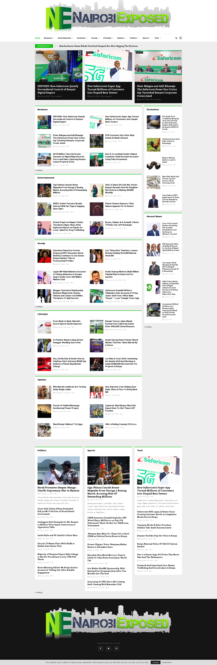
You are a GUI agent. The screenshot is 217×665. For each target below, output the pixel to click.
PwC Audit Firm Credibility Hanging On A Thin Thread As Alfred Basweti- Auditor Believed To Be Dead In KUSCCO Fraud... (170, 122)
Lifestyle (107, 38)
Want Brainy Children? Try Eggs (68, 424)
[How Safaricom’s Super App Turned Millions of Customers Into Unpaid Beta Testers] (108, 66)
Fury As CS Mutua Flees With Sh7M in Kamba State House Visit (56, 544)
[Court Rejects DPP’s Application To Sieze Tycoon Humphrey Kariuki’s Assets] (153, 201)
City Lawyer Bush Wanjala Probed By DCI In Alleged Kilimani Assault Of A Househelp (170, 267)
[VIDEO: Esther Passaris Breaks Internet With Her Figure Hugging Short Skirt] (44, 209)
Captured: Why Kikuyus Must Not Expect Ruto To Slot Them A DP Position (120, 408)
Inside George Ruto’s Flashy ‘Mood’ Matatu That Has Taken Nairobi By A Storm (121, 342)
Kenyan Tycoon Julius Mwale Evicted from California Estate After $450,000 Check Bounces (120, 324)
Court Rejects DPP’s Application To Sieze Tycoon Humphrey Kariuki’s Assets (170, 198)
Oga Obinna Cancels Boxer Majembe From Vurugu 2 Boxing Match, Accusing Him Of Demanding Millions (70, 189)
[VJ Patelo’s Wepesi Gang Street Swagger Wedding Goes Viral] (44, 345)
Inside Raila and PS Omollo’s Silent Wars (58, 535)
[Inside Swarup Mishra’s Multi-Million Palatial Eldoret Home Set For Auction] (96, 277)
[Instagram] (116, 648)
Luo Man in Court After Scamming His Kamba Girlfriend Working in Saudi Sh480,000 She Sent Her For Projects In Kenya (121, 362)
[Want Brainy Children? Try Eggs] (44, 430)
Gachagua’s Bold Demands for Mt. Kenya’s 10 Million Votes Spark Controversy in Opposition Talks (58, 524)
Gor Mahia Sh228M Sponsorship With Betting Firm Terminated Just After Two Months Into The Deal (106, 571)
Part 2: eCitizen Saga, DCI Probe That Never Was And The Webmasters (158, 555)
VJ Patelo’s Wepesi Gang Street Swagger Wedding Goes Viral (68, 341)
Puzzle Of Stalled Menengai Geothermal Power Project (66, 406)
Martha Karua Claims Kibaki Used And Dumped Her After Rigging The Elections (98, 46)
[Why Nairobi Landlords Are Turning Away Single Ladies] (44, 392)
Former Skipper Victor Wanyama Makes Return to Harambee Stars (107, 545)
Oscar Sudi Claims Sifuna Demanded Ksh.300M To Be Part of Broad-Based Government (56, 511)
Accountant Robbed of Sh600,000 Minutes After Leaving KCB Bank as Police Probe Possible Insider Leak (170, 310)
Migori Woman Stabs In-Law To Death (168, 160)
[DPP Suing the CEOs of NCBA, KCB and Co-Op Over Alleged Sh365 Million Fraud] (153, 250)
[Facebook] (100, 648)
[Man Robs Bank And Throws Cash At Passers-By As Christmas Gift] (153, 182)
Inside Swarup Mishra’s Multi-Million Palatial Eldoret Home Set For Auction (122, 274)
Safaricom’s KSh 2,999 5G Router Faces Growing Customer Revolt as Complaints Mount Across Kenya (156, 514)
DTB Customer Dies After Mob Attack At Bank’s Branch (119, 136)
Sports (146, 38)
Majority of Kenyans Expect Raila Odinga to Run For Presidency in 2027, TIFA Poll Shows (58, 557)
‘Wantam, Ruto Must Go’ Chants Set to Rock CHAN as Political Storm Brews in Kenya (108, 535)
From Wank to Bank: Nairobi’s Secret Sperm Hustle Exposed (67, 322)
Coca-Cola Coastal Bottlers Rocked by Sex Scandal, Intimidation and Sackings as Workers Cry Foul (169, 228)
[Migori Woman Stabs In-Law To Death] (153, 163)
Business (48, 38)
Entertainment (64, 38)
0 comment (57, 96)
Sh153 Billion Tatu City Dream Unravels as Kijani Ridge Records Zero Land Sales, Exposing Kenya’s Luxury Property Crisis (69, 158)
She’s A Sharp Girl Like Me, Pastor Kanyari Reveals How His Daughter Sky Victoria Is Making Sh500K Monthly (121, 189)
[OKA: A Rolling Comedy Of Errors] (96, 430)
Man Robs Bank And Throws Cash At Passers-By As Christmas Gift (170, 179)
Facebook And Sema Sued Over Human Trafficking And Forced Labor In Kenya (156, 566)
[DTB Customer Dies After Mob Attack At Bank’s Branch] (96, 141)
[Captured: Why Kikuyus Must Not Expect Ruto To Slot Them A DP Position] (96, 411)
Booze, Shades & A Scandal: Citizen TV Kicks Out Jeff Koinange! (122, 223)
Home (37, 38)
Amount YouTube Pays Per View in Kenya (157, 535)
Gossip (94, 38)
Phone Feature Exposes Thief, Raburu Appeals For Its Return (119, 204)
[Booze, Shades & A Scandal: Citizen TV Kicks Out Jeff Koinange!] (96, 228)
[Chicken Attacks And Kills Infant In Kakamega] (153, 145)
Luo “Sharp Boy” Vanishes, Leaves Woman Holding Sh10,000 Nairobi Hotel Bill (121, 253)
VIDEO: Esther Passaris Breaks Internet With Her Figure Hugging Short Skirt (68, 206)
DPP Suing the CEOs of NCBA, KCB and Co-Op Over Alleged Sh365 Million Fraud (170, 247)
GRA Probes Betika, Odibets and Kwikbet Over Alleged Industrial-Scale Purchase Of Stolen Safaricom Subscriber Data (170, 287)
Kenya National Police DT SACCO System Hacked (157, 545)
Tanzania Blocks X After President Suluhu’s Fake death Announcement (154, 526)
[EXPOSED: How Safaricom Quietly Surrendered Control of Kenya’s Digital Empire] (58, 66)
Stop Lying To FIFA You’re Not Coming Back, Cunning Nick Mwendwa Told (106, 583)
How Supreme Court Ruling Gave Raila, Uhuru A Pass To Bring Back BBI (121, 389)
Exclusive (81, 38)
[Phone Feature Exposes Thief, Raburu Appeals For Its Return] (96, 209)
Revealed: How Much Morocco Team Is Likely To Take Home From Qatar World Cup (107, 557)
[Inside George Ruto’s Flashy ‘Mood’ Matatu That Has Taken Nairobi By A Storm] (96, 345)
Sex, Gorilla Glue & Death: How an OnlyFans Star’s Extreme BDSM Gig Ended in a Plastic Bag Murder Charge (69, 362)
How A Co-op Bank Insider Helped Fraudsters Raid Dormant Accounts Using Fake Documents (122, 156)
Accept (156, 662)
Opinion (120, 38)
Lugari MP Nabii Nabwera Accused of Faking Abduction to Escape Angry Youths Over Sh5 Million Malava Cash (69, 275)
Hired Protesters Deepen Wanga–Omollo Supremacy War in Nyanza (58, 489)
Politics (133, 38)
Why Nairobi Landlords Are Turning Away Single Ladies (69, 388)
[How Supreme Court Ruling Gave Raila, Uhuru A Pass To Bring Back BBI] (96, 392)
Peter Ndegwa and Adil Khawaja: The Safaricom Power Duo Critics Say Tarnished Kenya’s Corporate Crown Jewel (157, 90)
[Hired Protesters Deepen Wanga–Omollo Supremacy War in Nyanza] (59, 470)
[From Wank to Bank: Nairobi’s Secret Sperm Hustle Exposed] (44, 327)
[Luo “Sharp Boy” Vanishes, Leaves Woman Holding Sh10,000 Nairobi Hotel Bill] (96, 256)
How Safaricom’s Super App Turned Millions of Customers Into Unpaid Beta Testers (105, 89)
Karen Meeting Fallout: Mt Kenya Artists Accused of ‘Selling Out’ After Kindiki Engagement (58, 570)
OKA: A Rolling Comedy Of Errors (121, 424)
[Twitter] (108, 648)
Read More (167, 662)
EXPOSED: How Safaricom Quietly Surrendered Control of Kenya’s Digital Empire (58, 89)
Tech (156, 38)
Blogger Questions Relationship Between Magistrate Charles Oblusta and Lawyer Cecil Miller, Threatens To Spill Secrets (68, 294)
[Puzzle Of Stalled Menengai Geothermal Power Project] (44, 411)
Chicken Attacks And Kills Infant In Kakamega (170, 141)
